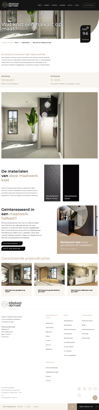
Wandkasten (68, 325)
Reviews (48, 376)
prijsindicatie (25, 42)
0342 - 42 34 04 (6, 334)
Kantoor (48, 345)
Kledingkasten (68, 321)
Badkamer (49, 349)
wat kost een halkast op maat (42, 42)
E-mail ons (4, 336)
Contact (48, 380)
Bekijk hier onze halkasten (68, 249)
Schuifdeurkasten (69, 342)
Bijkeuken (49, 332)
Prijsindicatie (86, 338)
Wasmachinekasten (70, 329)
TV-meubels (67, 351)
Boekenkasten (68, 338)
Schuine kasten (69, 346)
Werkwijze (85, 333)
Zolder (48, 336)
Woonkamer (50, 327)
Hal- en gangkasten (70, 355)
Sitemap (36, 406)
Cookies (28, 406)
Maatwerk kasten (87, 321)
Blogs (83, 325)
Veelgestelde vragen (52, 372)
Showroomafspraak (52, 367)
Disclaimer (20, 406)
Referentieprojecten (88, 329)
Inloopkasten (68, 333)
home (16, 42)
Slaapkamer (49, 323)
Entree (48, 340)
